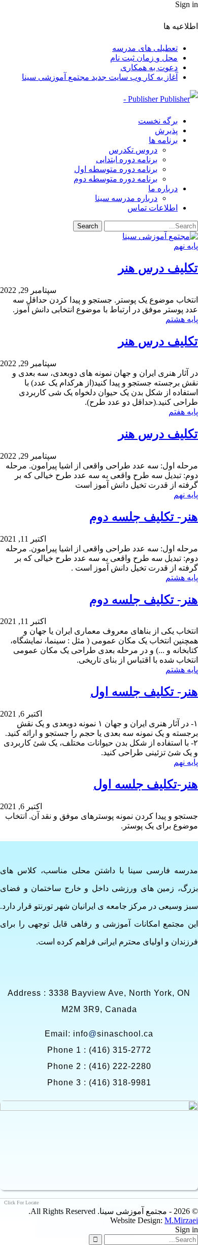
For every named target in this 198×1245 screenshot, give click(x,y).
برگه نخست (158, 120)
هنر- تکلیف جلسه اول (144, 691)
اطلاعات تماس (152, 207)
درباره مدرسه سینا (126, 198)
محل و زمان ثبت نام (144, 57)
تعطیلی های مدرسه (145, 48)
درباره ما (163, 188)
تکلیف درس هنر (158, 268)
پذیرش (166, 130)
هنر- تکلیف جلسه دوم (143, 516)
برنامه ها (163, 140)
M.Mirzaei (181, 1220)
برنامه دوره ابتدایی (126, 159)
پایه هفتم (183, 411)
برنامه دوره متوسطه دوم (115, 178)
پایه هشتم (182, 319)
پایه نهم (186, 246)
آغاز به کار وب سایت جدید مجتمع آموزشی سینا (100, 77)
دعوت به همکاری (149, 67)
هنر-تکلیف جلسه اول (145, 784)
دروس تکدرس (133, 149)
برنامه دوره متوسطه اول (115, 169)
